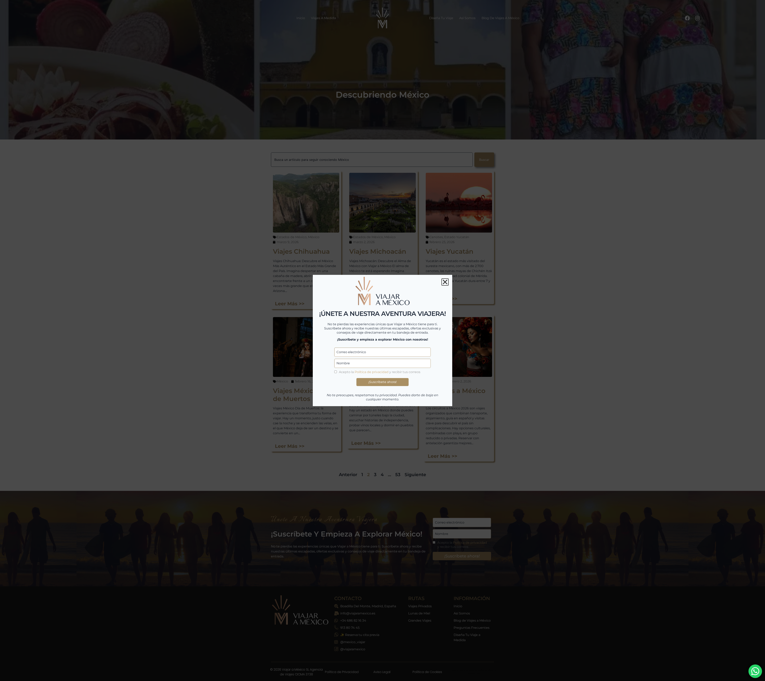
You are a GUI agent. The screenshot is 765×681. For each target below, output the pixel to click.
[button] (445, 282)
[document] (382, 340)
